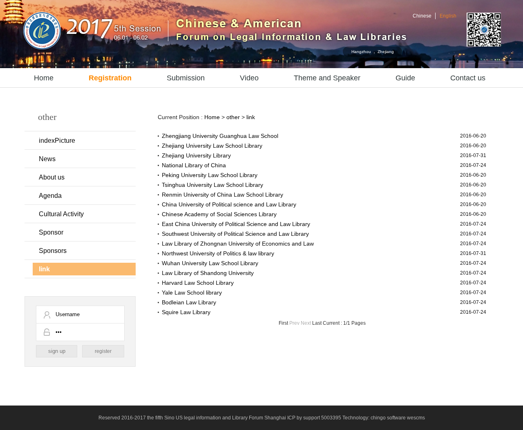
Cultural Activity (61, 214)
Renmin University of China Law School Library (222, 194)
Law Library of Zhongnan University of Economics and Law (238, 243)
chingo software (388, 418)
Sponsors (53, 250)
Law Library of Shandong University (208, 273)
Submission (186, 78)
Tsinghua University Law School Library (212, 185)
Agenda (50, 195)
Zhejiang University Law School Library (212, 145)
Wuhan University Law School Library (210, 263)
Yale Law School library (192, 292)
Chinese (422, 16)
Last (317, 323)
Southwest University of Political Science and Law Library (235, 234)
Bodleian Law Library (189, 302)
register (103, 351)
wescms (416, 418)
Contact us (467, 78)
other (233, 117)
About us (52, 177)
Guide (405, 78)
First (283, 323)
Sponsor (51, 232)
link (44, 269)
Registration (110, 78)
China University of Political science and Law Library (229, 204)
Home (44, 78)
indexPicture (57, 140)
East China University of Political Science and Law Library (236, 224)
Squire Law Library (186, 312)
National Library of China (194, 165)
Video (249, 78)
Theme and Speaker (327, 78)
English (448, 16)
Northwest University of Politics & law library (218, 253)
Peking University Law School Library (209, 175)
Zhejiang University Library (196, 155)
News (47, 158)
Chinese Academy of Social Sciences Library (219, 214)
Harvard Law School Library (198, 282)
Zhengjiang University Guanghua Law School (220, 136)
